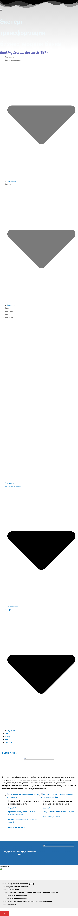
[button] (39, 401)
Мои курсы (9, 311)
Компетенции (12, 181)
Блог (6, 314)
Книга (7, 308)
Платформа (9, 57)
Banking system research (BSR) (24, 52)
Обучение (11, 305)
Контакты (9, 317)
